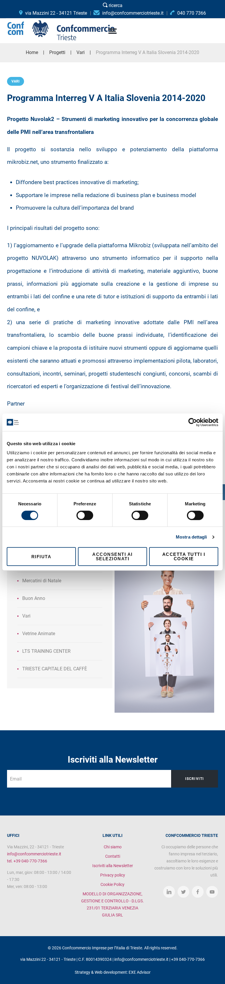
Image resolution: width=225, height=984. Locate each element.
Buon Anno (33, 598)
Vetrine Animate (38, 633)
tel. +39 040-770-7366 (27, 861)
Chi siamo (113, 847)
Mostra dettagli (191, 536)
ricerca (115, 5)
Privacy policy (112, 875)
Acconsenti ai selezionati (112, 556)
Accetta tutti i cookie (183, 556)
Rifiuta (41, 556)
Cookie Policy (112, 884)
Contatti (112, 856)
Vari (15, 81)
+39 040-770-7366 (188, 959)
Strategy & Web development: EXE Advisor (113, 972)
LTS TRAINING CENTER (46, 651)
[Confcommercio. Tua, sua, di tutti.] (164, 620)
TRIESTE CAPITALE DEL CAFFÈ (54, 669)
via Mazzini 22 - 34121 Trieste (55, 13)
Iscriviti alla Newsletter (112, 865)
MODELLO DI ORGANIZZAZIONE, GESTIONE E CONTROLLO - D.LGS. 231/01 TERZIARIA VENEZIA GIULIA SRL (112, 904)
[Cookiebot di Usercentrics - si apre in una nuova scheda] (192, 422)
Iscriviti (194, 779)
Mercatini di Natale (41, 580)
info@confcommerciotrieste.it (34, 854)
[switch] (84, 515)
